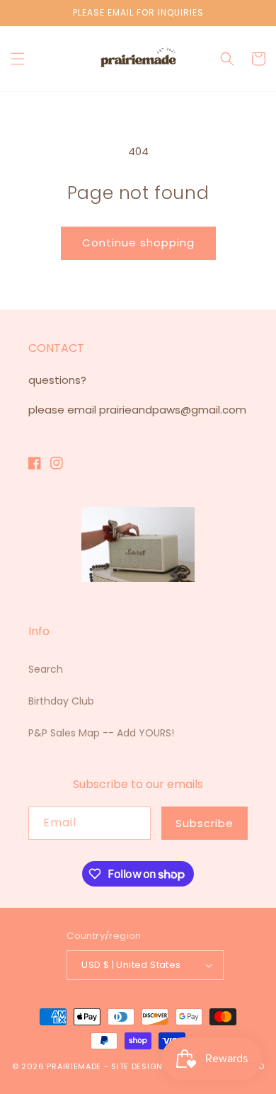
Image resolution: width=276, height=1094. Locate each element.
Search (45, 669)
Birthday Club (61, 701)
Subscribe (205, 823)
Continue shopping (138, 242)
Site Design (137, 1066)
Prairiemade (74, 1066)
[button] (17, 58)
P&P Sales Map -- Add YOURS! (101, 733)
